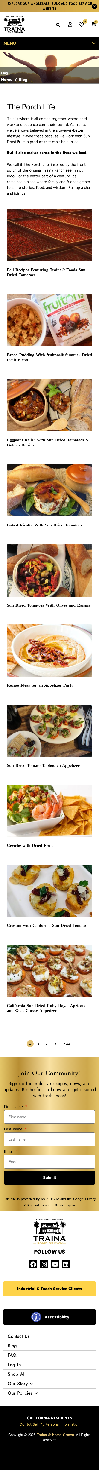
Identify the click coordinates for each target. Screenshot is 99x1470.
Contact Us (18, 1336)
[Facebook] (33, 1264)
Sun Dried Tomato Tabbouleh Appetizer (43, 765)
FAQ (12, 1355)
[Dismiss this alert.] (94, 6)
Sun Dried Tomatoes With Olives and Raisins (48, 605)
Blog (12, 1345)
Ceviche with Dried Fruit (30, 845)
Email (9, 1151)
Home (6, 79)
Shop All (17, 1374)
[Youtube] (55, 1264)
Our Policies (20, 1393)
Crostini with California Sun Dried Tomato (46, 925)
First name (14, 1107)
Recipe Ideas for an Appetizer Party (40, 685)
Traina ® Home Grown (55, 1435)
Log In (14, 1364)
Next (67, 1043)
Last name (14, 1129)
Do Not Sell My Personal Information (49, 1424)
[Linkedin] (66, 1264)
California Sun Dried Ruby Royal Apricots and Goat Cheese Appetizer (46, 1008)
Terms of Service (53, 1205)
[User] (70, 24)
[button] (58, 24)
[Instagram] (44, 1264)
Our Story (18, 1383)
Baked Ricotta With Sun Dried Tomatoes (44, 525)
